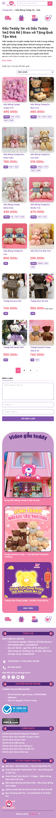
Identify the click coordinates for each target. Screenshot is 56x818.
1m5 (22, 217)
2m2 (11, 120)
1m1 (12, 117)
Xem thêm (28, 608)
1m (39, 117)
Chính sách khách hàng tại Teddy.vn (20, 734)
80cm (6, 117)
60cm (33, 167)
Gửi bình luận (28, 419)
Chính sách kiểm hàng (13, 743)
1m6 (6, 120)
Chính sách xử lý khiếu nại (15, 752)
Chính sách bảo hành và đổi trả (18, 749)
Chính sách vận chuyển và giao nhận (20, 737)
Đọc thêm (7, 61)
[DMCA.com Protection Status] (11, 721)
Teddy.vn (33, 814)
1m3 (17, 117)
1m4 (11, 167)
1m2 (44, 117)
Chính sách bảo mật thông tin (17, 746)
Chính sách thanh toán (14, 740)
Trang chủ (7, 10)
